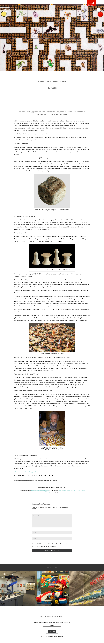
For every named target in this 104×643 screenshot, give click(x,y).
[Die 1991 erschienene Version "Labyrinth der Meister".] (52, 337)
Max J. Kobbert (81, 490)
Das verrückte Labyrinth (70, 490)
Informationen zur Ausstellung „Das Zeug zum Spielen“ (30, 472)
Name (34, 532)
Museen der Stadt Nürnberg (54, 637)
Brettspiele (61, 490)
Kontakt (49, 616)
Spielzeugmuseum (50, 492)
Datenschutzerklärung (58, 616)
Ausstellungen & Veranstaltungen (40, 490)
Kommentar (36, 516)
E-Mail (34, 538)
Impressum (43, 616)
